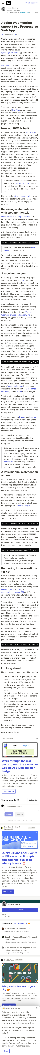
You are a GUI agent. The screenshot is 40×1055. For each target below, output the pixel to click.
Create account (31, 3)
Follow (20, 910)
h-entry (32, 417)
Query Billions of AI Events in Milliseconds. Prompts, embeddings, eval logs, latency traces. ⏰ (19, 858)
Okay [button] (6, 1051)
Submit (9, 814)
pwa (17, 35)
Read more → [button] (9, 791)
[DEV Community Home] (8, 3)
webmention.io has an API (12, 592)
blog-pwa (30, 132)
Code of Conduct (14, 821)
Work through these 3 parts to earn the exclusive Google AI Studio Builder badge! (20, 766)
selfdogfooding (22, 183)
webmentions (7, 35)
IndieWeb (16, 110)
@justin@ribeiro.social (10, 52)
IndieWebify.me (23, 315)
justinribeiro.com (24, 12)
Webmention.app (8, 315)
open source (24, 217)
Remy (19, 391)
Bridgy (22, 280)
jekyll (12, 589)
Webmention (6, 65)
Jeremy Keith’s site (23, 506)
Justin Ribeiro (12, 8)
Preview (20, 814)
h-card (22, 417)
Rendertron (8, 462)
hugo (21, 589)
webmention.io (7, 217)
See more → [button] (8, 892)
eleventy (5, 589)
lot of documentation (23, 196)
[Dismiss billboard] (36, 1008)
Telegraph (29, 312)
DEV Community (20, 923)
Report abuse (27, 821)
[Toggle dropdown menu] (37, 738)
